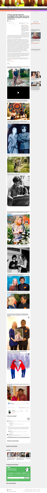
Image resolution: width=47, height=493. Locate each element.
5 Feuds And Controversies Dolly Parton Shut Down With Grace (36, 49)
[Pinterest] (9, 491)
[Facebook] (7, 491)
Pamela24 (9, 420)
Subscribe (27, 477)
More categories (10, 475)
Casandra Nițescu (10, 434)
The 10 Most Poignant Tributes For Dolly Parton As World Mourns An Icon (35, 79)
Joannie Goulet (11, 423)
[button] (28, 450)
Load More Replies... (11, 425)
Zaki (8, 426)
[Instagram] (8, 491)
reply (11, 422)
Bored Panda (9, 489)
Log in (39, 7)
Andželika (9, 20)
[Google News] (15, 491)
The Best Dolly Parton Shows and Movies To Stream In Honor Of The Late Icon (35, 30)
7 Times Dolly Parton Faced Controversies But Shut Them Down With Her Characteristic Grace (35, 40)
